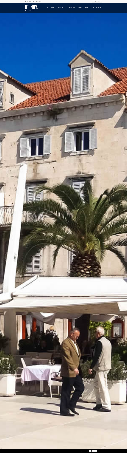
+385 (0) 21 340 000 (30, 1)
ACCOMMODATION (61, 7)
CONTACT (98, 7)
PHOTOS (80, 7)
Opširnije (95, 451)
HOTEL (52, 7)
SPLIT (92, 7)
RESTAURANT (72, 7)
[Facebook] (93, 1)
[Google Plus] (98, 1)
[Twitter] (95, 1)
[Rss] (100, 1)
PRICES (86, 7)
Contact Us (39, 1)
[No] (125, 451)
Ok (90, 451)
